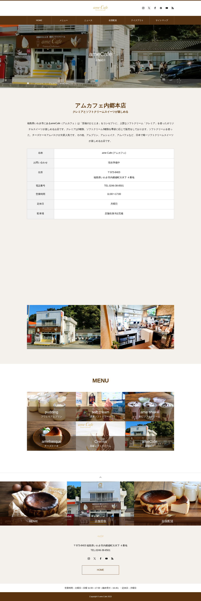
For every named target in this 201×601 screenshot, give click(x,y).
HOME (39, 20)
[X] (149, 7)
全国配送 (113, 20)
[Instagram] (143, 7)
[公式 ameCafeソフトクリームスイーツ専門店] (100, 8)
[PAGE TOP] (100, 477)
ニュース (88, 20)
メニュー (64, 20)
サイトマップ (162, 20)
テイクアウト (137, 20)
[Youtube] (166, 7)
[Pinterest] (160, 7)
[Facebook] (154, 7)
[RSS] (172, 7)
